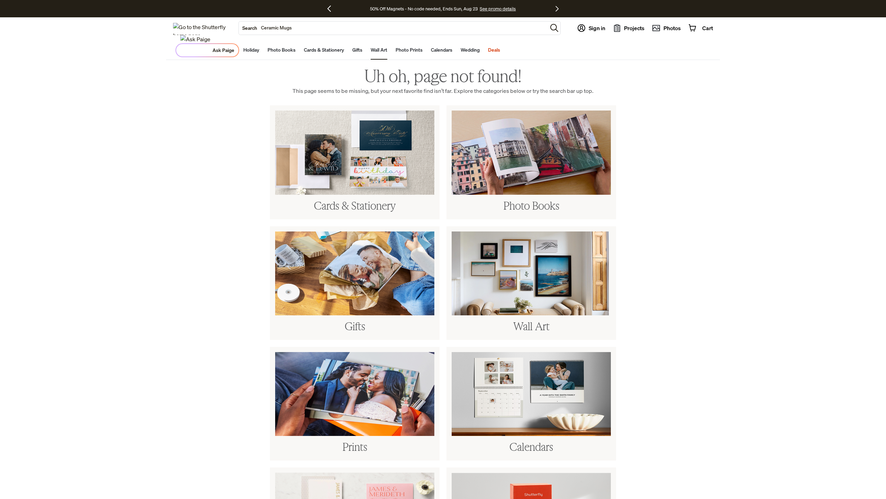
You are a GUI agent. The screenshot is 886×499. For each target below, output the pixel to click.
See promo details (498, 9)
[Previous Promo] (331, 9)
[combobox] (393, 28)
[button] (554, 28)
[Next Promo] (557, 8)
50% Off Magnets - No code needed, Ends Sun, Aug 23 (424, 9)
